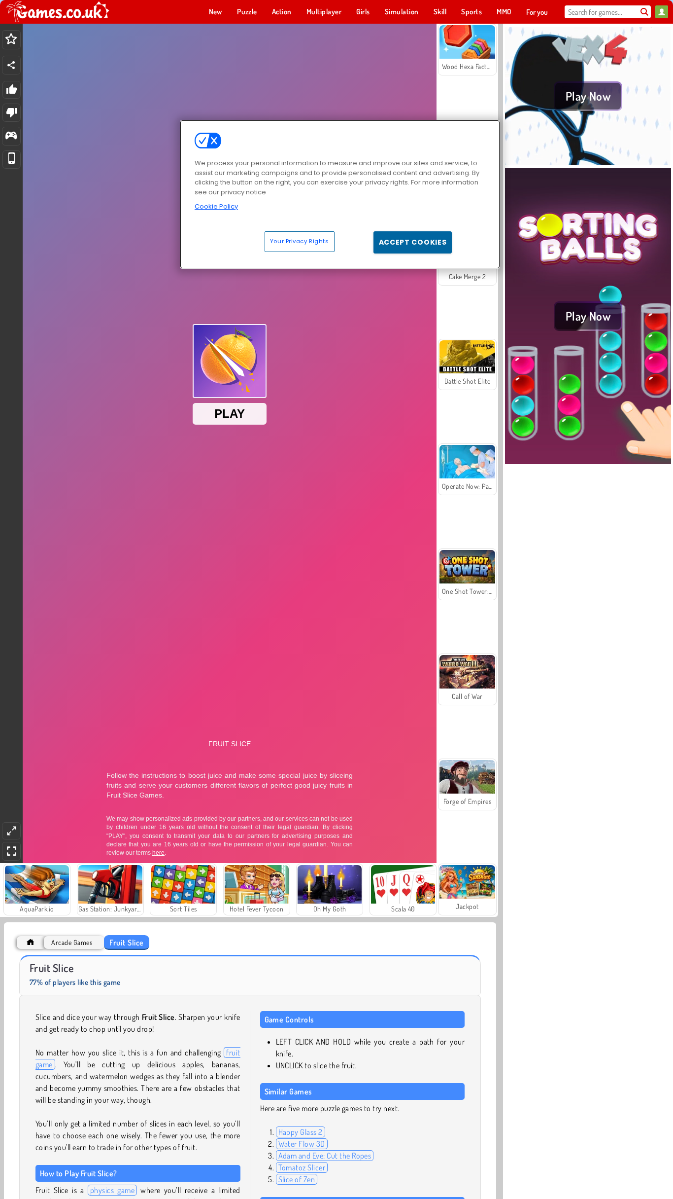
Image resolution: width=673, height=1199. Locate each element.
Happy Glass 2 (300, 1132)
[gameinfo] (11, 136)
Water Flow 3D (301, 1144)
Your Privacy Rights (299, 241)
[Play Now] (588, 162)
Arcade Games (71, 942)
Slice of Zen (296, 1179)
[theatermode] (11, 830)
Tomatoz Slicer (302, 1167)
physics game (112, 1190)
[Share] (11, 65)
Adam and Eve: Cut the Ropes (324, 1156)
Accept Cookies (413, 242)
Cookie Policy (216, 206)
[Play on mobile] (11, 159)
